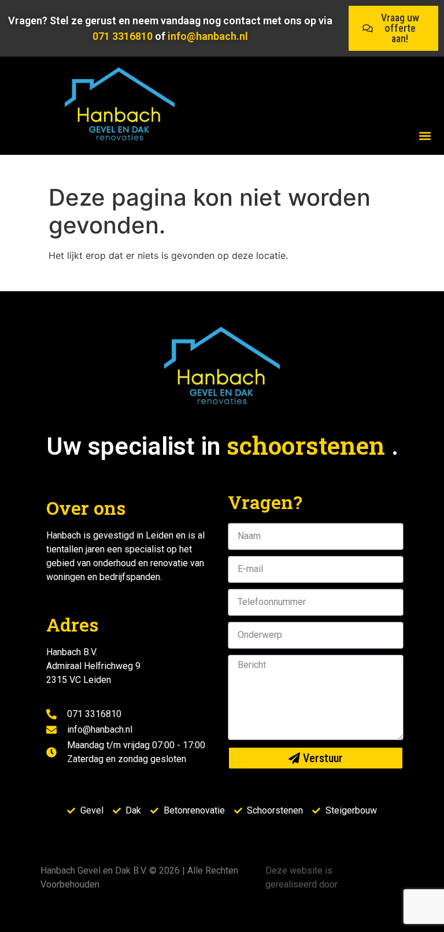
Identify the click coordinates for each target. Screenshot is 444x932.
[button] (424, 135)
